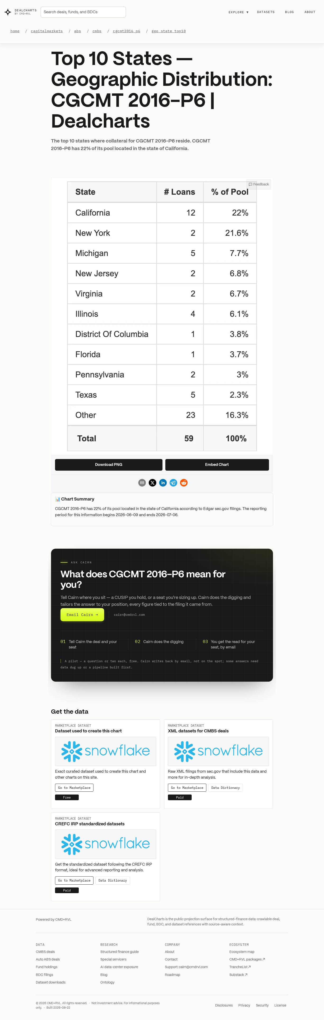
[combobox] (83, 12)
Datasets (266, 12)
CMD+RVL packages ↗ (247, 959)
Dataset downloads (50, 982)
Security (262, 1005)
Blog (289, 12)
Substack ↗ (238, 975)
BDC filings (44, 975)
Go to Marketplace (74, 788)
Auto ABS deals (48, 959)
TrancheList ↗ (240, 967)
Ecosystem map (242, 952)
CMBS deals (45, 952)
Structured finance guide (119, 952)
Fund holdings (46, 967)
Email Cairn (82, 614)
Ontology (107, 982)
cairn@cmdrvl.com (129, 615)
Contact (171, 959)
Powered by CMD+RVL (53, 919)
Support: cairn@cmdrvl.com (186, 967)
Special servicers (113, 959)
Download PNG (108, 465)
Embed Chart (217, 465)
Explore (239, 12)
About (310, 12)
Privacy (244, 1005)
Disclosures (224, 1005)
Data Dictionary (225, 788)
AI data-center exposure (119, 967)
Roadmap (172, 975)
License (280, 1005)
